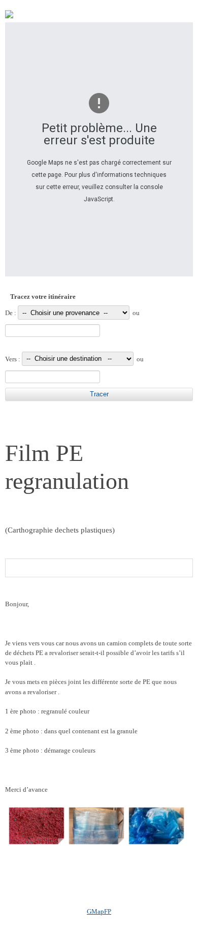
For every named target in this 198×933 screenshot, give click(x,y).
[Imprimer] (9, 16)
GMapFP (99, 911)
